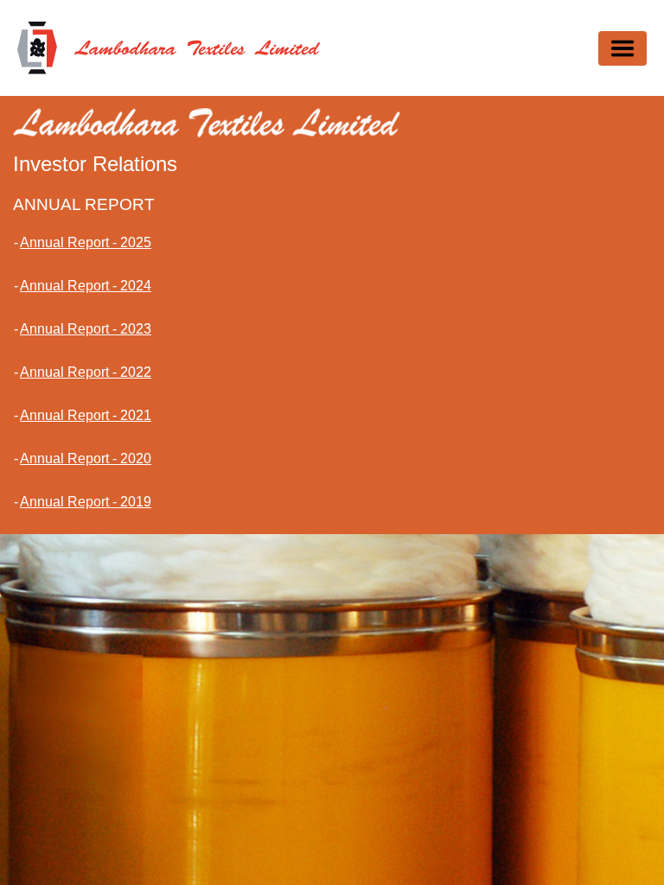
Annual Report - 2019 (85, 501)
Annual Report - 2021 (85, 415)
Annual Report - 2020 (85, 458)
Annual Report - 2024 (85, 285)
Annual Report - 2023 (85, 329)
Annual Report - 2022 (85, 372)
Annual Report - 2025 (85, 242)
